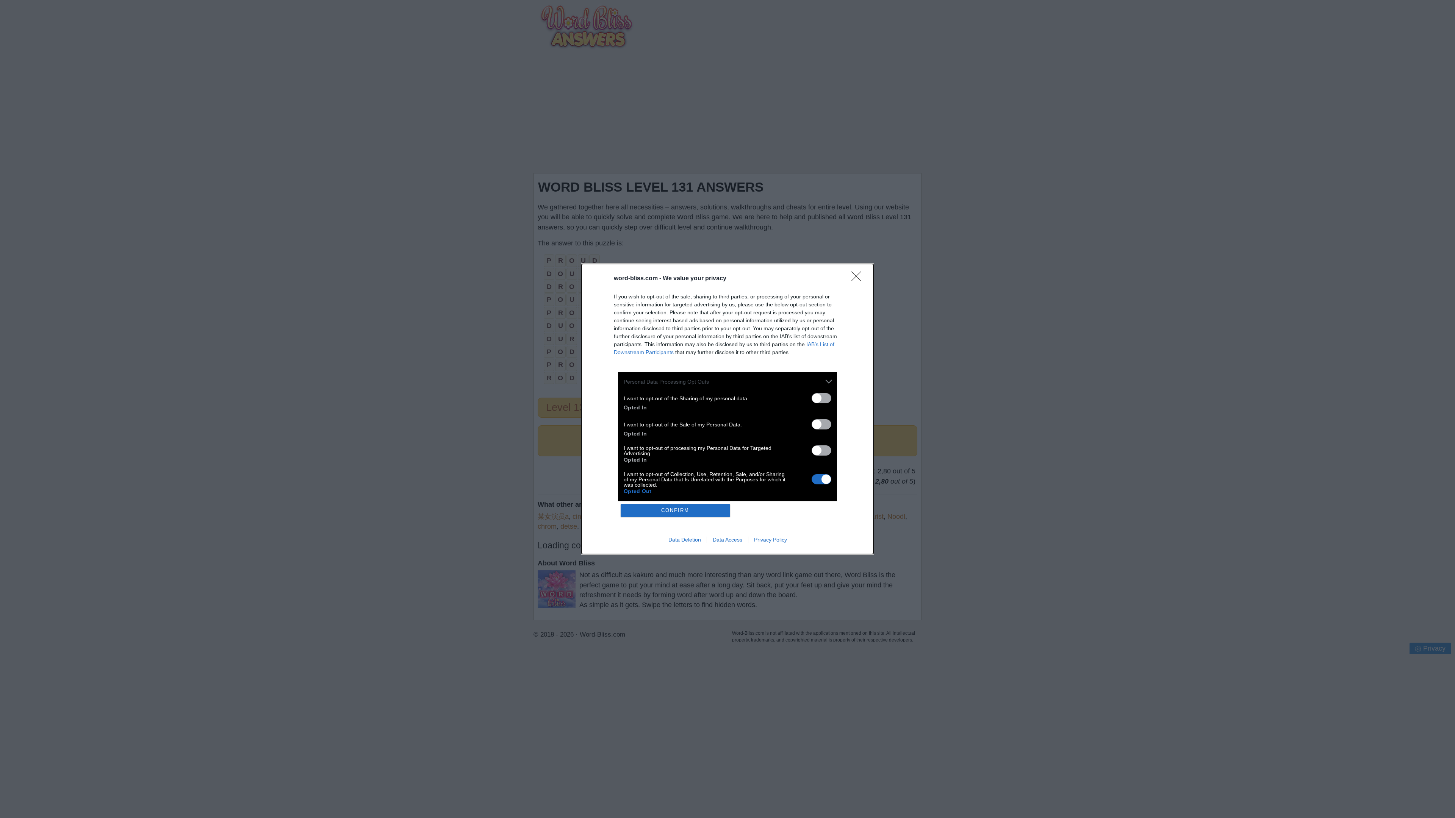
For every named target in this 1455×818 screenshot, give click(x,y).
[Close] (858, 279)
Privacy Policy (770, 540)
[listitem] (727, 382)
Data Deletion (684, 540)
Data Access (727, 540)
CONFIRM (675, 510)
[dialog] (727, 409)
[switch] (821, 398)
